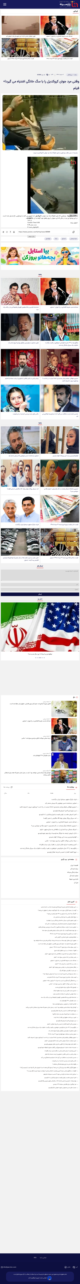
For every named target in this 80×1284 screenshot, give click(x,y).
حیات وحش (73, 239)
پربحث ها (6, 787)
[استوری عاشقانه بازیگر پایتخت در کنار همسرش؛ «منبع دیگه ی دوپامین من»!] (59, 473)
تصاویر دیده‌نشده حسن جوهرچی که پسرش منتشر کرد (24, 456)
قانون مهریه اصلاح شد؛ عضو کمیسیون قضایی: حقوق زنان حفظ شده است (30, 704)
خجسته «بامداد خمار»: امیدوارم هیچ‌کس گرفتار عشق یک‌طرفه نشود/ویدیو (57, 1048)
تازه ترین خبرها (73, 879)
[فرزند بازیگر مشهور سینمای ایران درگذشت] (20, 508)
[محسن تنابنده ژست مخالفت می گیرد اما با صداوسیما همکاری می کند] (59, 398)
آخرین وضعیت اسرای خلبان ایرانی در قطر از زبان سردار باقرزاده (58, 845)
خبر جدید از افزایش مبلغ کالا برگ (67, 971)
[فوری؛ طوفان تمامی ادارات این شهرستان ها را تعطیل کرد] (21, 25)
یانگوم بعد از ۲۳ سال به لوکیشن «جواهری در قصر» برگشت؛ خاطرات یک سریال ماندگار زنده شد (61, 344)
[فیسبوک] (10, 232)
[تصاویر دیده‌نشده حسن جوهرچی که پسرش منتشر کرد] (20, 440)
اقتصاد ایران (74, 865)
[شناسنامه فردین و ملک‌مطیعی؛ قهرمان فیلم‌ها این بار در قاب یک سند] (20, 291)
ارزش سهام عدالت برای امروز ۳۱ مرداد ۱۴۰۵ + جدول (62, 947)
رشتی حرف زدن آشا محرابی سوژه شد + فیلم (65, 957)
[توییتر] (3, 232)
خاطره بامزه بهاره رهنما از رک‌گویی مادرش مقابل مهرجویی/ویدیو (60, 1044)
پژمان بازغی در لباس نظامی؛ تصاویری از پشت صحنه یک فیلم (22, 378)
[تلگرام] (7, 232)
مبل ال (76, 883)
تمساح (64, 239)
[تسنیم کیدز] (40, 257)
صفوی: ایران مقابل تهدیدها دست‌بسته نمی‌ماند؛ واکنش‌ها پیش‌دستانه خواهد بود (55, 941)
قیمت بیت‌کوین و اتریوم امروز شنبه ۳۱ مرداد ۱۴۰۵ (63, 934)
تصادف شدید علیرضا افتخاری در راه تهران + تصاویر (59, 36)
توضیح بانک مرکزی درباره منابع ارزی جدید (65, 987)
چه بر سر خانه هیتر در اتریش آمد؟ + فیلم (65, 964)
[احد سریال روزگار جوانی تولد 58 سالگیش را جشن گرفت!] (20, 473)
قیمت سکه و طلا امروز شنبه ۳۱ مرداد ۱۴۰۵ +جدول (20, 59)
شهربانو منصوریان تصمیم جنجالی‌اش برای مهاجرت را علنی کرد (60, 924)
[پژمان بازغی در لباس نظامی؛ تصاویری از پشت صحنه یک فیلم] (20, 362)
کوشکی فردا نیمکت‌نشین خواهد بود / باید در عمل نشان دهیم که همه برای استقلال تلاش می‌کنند (27, 774)
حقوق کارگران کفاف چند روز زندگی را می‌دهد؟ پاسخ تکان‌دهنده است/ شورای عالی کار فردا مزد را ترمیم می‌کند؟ (48, 1068)
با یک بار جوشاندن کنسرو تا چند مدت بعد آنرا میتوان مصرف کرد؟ (59, 974)
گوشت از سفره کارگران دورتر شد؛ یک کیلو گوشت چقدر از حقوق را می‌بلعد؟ (57, 910)
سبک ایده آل (74, 869)
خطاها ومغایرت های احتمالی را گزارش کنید (65, 937)
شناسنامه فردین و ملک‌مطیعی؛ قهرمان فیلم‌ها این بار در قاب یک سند (21, 308)
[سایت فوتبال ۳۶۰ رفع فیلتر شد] (64, 760)
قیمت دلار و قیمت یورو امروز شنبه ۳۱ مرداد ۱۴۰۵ (59, 59)
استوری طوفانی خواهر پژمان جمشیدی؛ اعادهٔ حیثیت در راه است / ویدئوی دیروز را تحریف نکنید (60, 379)
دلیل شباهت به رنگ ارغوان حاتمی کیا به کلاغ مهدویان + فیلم (60, 1041)
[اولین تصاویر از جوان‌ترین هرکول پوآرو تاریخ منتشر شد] (20, 327)
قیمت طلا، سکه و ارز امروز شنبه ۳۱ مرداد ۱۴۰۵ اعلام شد (61, 977)
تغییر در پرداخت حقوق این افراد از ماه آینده (65, 1017)
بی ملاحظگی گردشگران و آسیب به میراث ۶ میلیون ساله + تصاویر (59, 981)
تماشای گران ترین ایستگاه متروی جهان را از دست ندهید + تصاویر (40, 654)
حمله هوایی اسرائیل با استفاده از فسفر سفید (64, 994)
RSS (35, 1258)
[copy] (73, 232)
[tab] (44, 657)
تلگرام (68, 1267)
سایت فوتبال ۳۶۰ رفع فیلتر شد (42, 755)
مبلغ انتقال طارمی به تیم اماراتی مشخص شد (64, 917)
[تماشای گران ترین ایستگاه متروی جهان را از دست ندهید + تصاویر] (40, 627)
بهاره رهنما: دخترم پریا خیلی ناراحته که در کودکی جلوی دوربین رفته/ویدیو (57, 1081)
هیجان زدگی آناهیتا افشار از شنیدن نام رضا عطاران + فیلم (61, 1024)
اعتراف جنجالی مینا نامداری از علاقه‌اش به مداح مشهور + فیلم (58, 829)
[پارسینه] (67, 4)
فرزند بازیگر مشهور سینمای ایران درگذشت (27, 525)
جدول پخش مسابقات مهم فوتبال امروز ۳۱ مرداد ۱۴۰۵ (62, 1034)
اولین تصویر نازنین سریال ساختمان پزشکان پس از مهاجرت (61, 920)
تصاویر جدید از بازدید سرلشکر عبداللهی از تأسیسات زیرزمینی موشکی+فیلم (57, 927)
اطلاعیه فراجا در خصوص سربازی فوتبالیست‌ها (64, 1004)
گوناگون (75, 11)
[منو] (5, 4)
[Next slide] (76, 623)
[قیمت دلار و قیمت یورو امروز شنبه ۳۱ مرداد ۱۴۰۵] (59, 47)
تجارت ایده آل (74, 876)
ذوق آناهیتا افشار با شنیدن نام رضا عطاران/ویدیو (62, 852)
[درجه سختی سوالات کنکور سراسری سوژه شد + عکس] (64, 743)
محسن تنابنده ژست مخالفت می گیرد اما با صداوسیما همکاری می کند (60, 415)
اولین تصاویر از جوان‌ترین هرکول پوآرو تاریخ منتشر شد (23, 343)
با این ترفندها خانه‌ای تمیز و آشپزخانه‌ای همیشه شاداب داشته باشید (58, 907)
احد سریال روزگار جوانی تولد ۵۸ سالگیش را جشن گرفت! (23, 489)
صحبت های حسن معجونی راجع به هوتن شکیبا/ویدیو (62, 1088)
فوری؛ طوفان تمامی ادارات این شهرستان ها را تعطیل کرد (20, 36)
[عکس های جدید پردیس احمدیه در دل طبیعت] (20, 398)
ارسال (40, 594)
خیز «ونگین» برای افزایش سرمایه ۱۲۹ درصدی (64, 1084)
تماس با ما (43, 1258)
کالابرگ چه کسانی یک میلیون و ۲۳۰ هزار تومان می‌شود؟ (61, 914)
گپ (77, 1267)
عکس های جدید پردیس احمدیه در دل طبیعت (26, 414)
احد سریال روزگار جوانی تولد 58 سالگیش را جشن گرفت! (60, 818)
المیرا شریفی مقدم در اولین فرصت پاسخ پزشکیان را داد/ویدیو (58, 814)
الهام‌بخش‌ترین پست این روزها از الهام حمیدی (65, 456)
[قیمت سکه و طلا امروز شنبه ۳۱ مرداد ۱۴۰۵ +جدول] (21, 47)
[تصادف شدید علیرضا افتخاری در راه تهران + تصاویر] (59, 25)
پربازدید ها (70, 787)
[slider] (53, 228)
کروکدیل (48, 239)
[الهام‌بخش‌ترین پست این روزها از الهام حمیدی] (59, 440)
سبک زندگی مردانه (72, 872)
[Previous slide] (4, 623)
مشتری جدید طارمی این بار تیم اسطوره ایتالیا (65, 991)
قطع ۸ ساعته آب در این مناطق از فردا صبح (65, 951)
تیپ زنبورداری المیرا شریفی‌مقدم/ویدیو (65, 811)
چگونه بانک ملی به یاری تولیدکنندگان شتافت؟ (64, 1064)
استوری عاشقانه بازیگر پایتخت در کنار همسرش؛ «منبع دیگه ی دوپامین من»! (61, 490)
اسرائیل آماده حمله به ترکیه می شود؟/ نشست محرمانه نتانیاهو (60, 1074)
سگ (56, 239)
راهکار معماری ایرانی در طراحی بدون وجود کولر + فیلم (62, 967)
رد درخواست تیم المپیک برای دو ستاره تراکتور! (64, 1014)
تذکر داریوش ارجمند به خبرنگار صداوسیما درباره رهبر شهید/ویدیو (57, 833)
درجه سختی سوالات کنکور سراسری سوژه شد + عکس (36, 738)
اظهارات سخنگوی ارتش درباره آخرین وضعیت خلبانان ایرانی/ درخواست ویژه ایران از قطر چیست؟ (51, 1071)
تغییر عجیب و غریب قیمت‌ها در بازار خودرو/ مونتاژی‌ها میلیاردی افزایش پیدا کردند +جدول (21, 559)
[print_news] (14, 232)
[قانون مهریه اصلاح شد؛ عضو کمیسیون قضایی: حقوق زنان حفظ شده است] (64, 709)
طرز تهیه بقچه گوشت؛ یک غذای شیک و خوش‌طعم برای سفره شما (59, 931)
